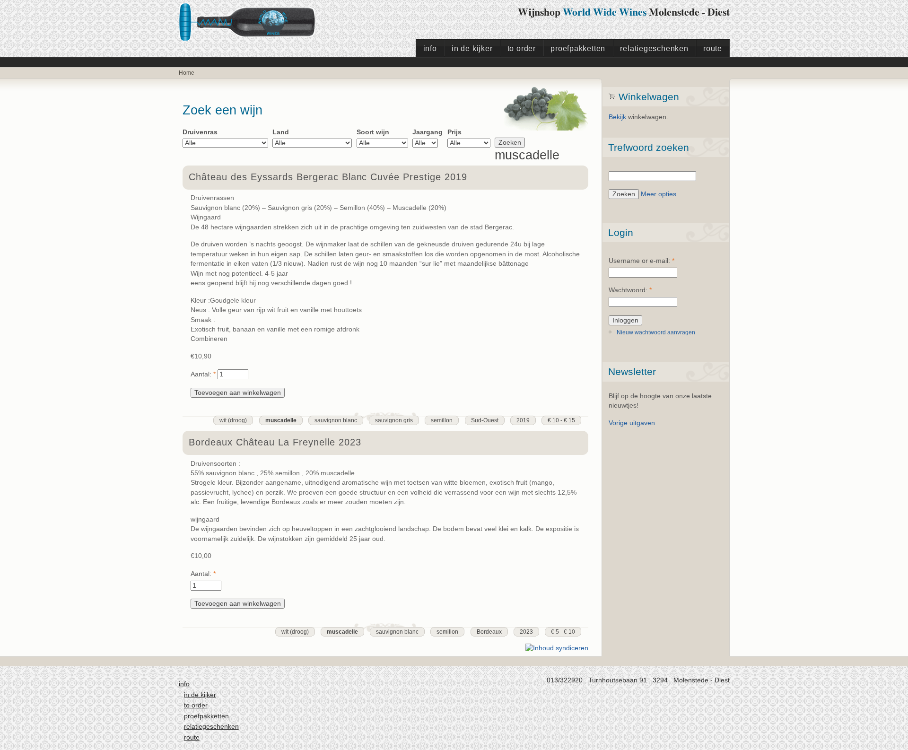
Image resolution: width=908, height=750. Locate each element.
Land (280, 132)
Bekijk (617, 117)
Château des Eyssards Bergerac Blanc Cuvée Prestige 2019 (328, 177)
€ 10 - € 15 (561, 420)
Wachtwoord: (630, 290)
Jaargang (427, 132)
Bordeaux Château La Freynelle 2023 (275, 442)
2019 (523, 420)
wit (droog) (233, 420)
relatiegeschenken (654, 48)
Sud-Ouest (484, 420)
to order (521, 48)
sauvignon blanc (335, 420)
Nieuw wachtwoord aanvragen (656, 332)
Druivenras (200, 132)
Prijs (454, 132)
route (712, 48)
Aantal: (203, 374)
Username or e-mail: (641, 260)
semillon (442, 420)
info (430, 48)
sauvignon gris (394, 420)
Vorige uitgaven (632, 423)
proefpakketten (577, 48)
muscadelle (281, 420)
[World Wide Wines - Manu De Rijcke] (255, 36)
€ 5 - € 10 (563, 631)
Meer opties (658, 194)
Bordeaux (489, 631)
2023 (526, 631)
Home (186, 73)
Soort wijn (373, 132)
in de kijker (472, 48)
